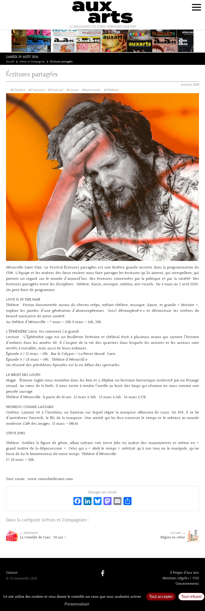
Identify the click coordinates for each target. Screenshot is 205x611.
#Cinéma (17, 90)
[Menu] (196, 7)
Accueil (10, 62)
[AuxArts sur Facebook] (102, 573)
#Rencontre (91, 90)
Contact (12, 573)
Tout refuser (191, 596)
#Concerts (36, 90)
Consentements (187, 584)
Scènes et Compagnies (32, 62)
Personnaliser (76, 604)
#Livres (72, 90)
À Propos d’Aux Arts (184, 573)
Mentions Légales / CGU (180, 578)
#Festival (55, 90)
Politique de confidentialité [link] (118, 604)
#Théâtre (111, 90)
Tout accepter (161, 596)
